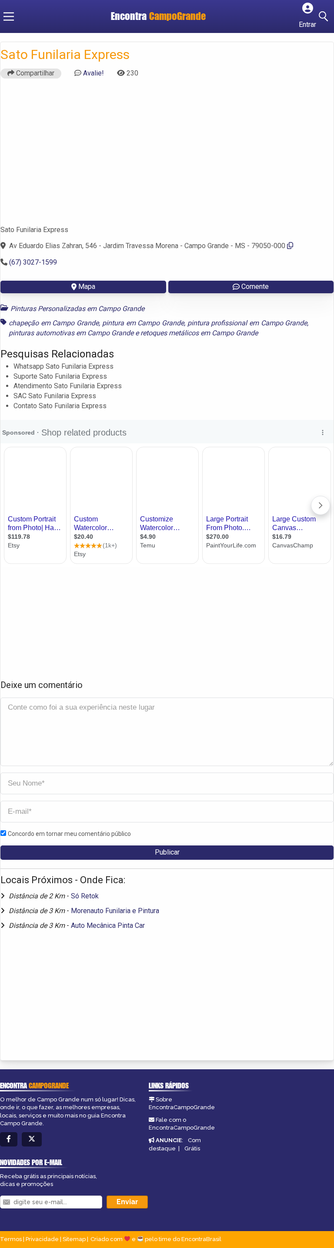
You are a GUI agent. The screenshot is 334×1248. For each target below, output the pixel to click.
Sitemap (74, 1239)
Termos (11, 1239)
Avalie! (93, 73)
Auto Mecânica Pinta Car (108, 925)
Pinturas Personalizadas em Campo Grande (77, 309)
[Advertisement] (167, 155)
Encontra (158, 16)
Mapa (86, 286)
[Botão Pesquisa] (324, 16)
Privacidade (42, 1239)
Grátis (192, 1148)
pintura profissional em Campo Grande (247, 323)
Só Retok (85, 896)
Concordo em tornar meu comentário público (69, 833)
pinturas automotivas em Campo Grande (71, 333)
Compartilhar (34, 73)
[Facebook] (8, 1139)
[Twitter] (32, 1139)
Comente (255, 286)
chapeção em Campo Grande (54, 323)
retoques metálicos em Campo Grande (199, 333)
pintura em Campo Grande (143, 323)
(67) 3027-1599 (33, 262)
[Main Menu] (8, 16)
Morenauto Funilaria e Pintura (115, 911)
